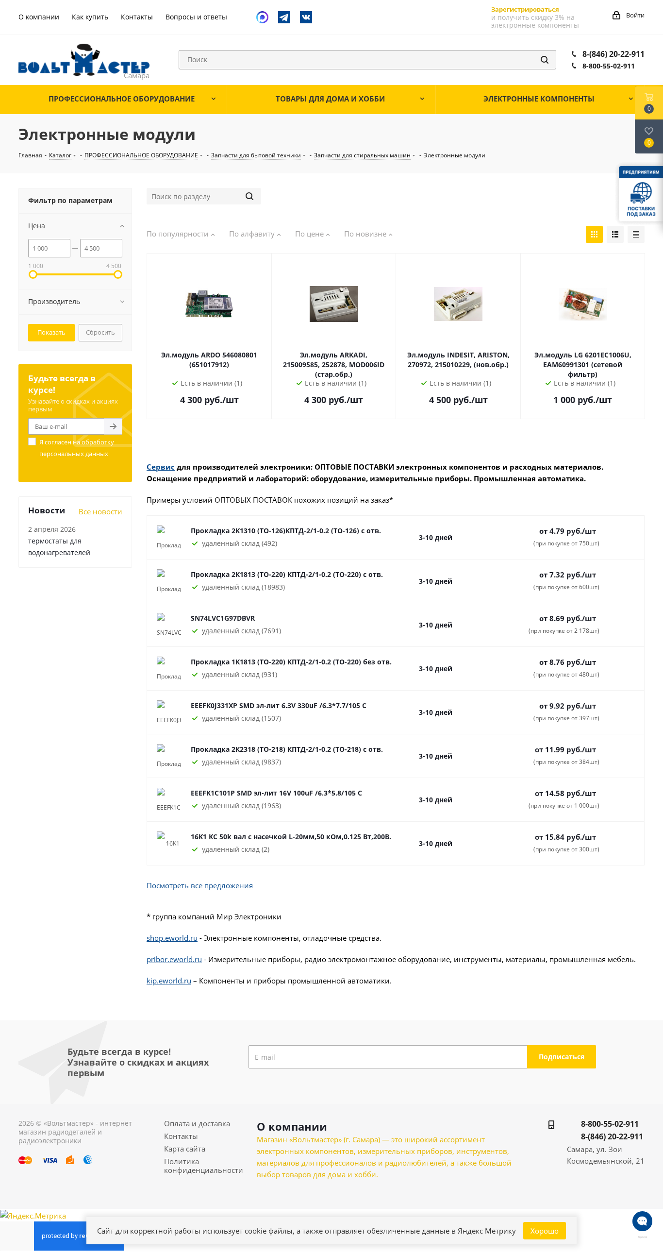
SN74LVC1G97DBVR (223, 618)
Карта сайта (184, 1148)
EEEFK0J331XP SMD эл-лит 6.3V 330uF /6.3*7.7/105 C (278, 705)
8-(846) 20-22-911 (613, 54)
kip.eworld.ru (169, 980)
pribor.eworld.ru (174, 959)
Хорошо (544, 1231)
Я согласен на (76, 448)
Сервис (161, 467)
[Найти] (544, 59)
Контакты (181, 1136)
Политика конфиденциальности (203, 1165)
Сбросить (100, 332)
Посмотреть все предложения (200, 885)
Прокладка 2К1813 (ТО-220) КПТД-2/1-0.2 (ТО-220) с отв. (287, 574)
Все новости (100, 511)
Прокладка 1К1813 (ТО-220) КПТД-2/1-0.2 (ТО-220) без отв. (291, 661)
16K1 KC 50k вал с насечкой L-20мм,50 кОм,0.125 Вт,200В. (291, 836)
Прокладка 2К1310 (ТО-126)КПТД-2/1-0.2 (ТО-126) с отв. (286, 530)
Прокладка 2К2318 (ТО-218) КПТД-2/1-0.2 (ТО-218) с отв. (287, 749)
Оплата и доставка (197, 1123)
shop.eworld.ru (172, 938)
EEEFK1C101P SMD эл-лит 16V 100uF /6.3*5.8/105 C (276, 792)
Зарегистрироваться (525, 9)
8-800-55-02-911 (608, 65)
